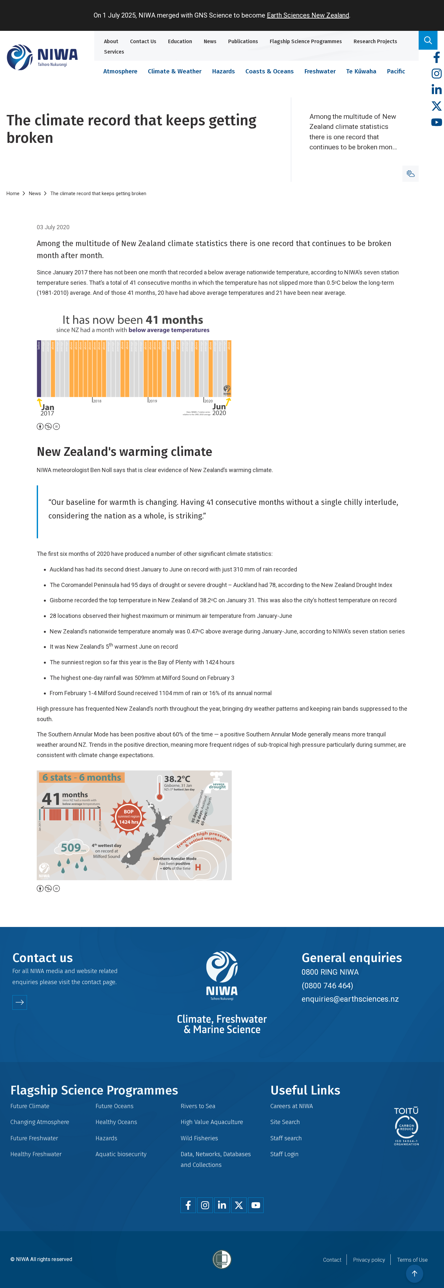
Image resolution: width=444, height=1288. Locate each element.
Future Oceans (115, 1106)
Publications (243, 41)
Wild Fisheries (199, 1138)
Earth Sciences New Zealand (308, 15)
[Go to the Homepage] (42, 57)
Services (114, 52)
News (210, 41)
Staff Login (284, 1154)
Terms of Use (412, 1260)
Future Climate (29, 1106)
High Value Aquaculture (212, 1122)
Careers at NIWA (291, 1106)
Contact (332, 1260)
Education (180, 41)
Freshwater (320, 71)
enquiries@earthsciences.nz (350, 999)
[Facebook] (436, 57)
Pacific (396, 71)
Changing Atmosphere (39, 1122)
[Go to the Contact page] (19, 1002)
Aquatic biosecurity (121, 1154)
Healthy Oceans (116, 1122)
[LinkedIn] (436, 90)
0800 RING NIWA (330, 972)
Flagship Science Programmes (306, 41)
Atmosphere (120, 71)
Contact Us (143, 41)
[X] (436, 106)
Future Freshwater (34, 1138)
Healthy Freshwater (36, 1154)
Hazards (223, 71)
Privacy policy (369, 1260)
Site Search (285, 1122)
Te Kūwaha (361, 71)
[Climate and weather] (410, 174)
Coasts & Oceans (269, 71)
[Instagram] (436, 74)
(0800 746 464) (327, 985)
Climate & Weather (175, 71)
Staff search (286, 1138)
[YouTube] (436, 122)
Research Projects (375, 41)
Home (13, 193)
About (111, 41)
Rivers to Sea (198, 1106)
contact (91, 982)
